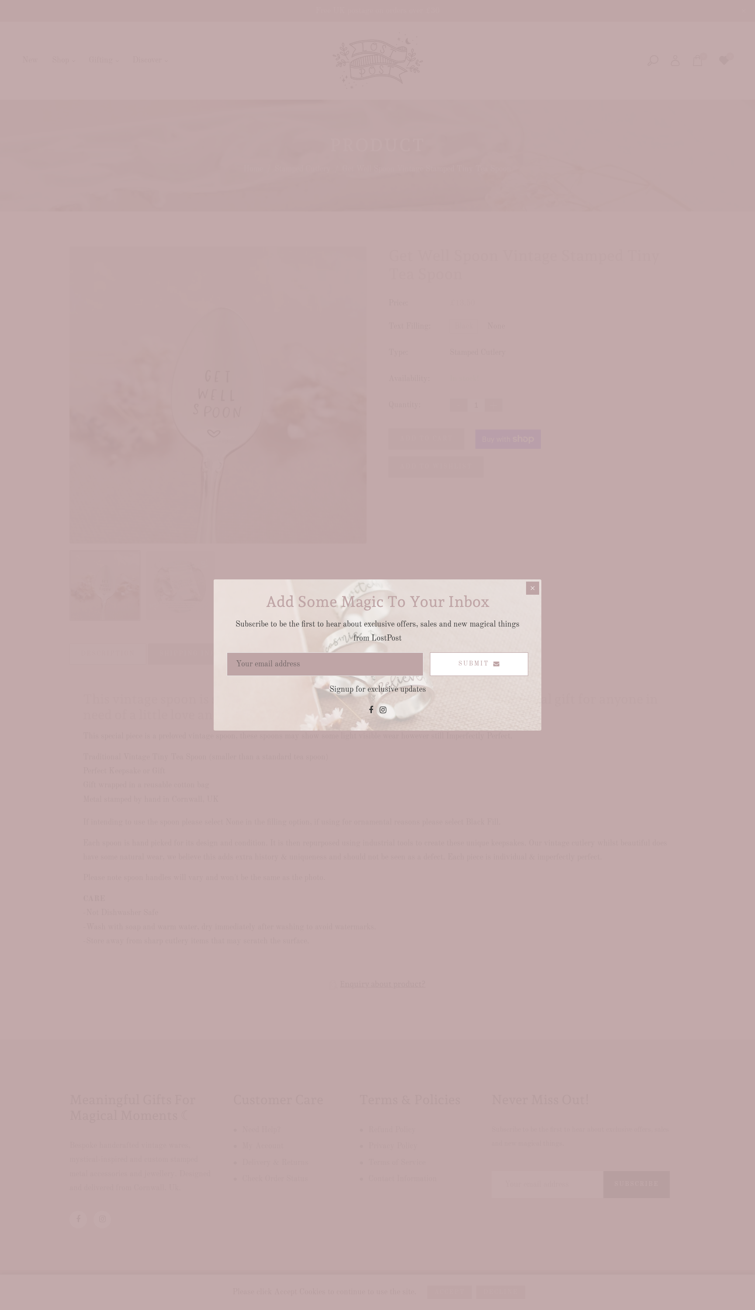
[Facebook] (371, 710)
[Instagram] (383, 710)
